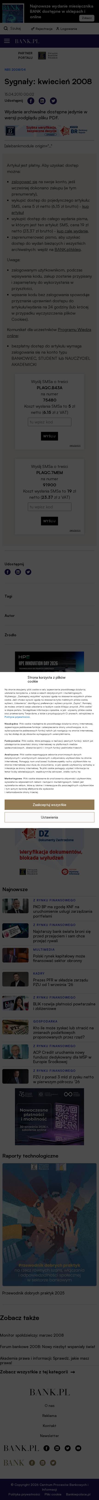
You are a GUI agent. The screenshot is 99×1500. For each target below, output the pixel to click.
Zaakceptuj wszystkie (49, 804)
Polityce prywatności (17, 716)
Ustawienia (49, 817)
